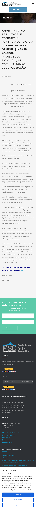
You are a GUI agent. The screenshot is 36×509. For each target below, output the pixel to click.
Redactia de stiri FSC (9, 442)
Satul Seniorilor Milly (9, 435)
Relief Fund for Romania (8, 455)
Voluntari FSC (7, 437)
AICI (22, 270)
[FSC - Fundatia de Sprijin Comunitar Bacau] (11, 3)
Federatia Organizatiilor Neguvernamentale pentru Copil (18, 460)
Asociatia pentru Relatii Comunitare (12, 463)
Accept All (18, 494)
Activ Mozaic (6, 440)
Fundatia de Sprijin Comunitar (11, 433)
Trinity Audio (20, 85)
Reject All (18, 505)
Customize (18, 500)
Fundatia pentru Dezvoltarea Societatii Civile (14, 465)
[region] (18, 488)
